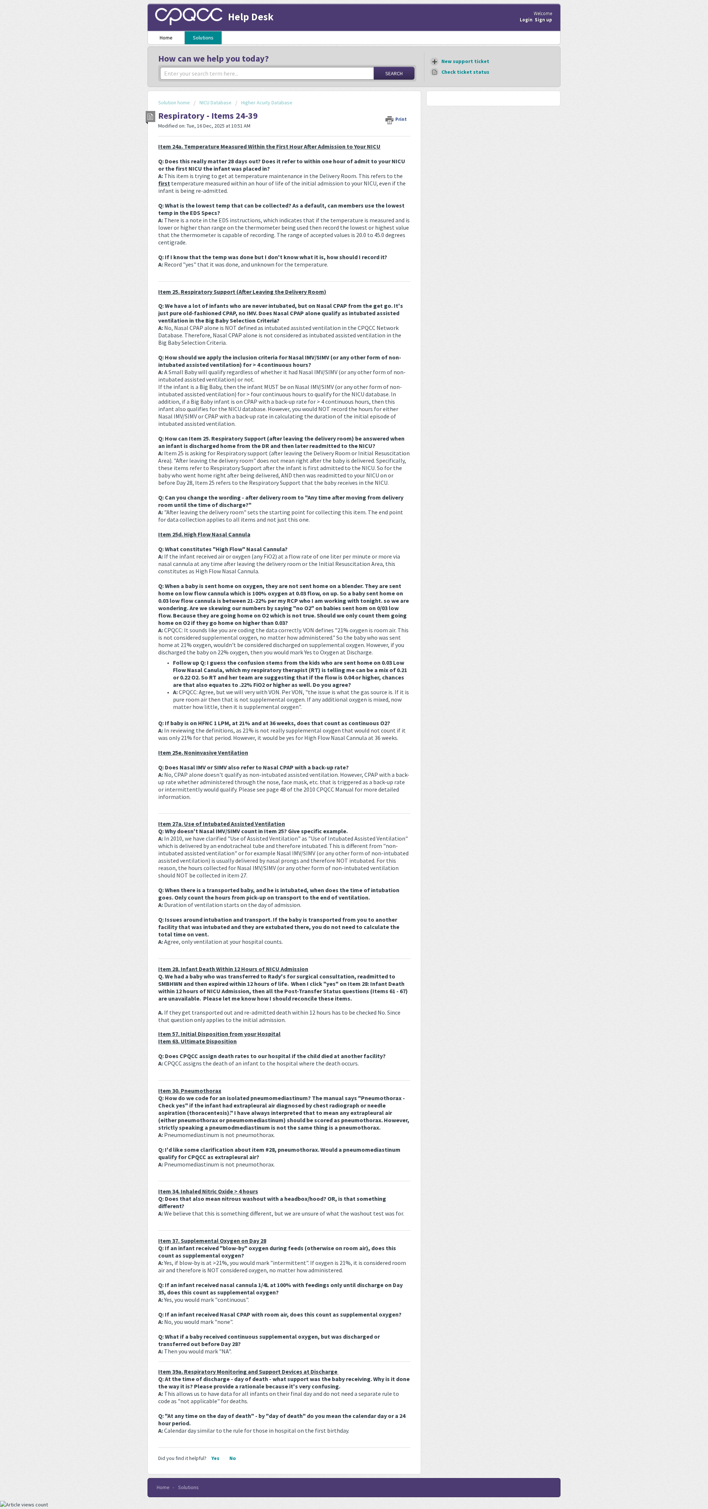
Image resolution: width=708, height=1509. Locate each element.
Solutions (203, 37)
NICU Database (215, 102)
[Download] (340, 679)
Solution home (174, 102)
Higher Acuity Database (266, 102)
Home (166, 37)
